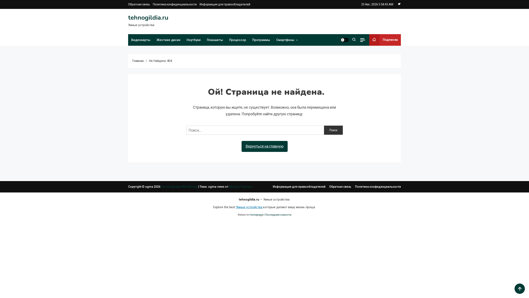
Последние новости (278, 214)
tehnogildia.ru (148, 17)
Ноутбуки (194, 40)
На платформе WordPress (179, 186)
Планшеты (215, 40)
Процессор (237, 40)
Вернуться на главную (265, 146)
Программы (261, 40)
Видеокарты (140, 40)
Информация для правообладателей (225, 4)
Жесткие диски (168, 40)
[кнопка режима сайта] (345, 40)
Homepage (256, 214)
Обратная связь (139, 4)
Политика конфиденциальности (175, 4)
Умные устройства (249, 207)
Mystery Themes (240, 186)
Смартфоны (285, 40)
